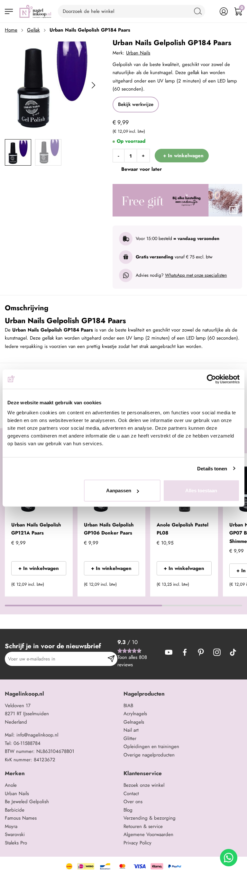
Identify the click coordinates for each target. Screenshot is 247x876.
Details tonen (212, 468)
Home (11, 30)
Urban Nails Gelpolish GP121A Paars (36, 529)
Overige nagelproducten (149, 754)
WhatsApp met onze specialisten (196, 275)
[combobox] (131, 11)
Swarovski (15, 834)
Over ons (133, 801)
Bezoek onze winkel (144, 785)
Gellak (33, 30)
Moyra (11, 826)
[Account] (224, 11)
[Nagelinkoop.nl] (35, 11)
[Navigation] (9, 11)
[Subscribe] (111, 659)
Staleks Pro (16, 842)
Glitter (130, 738)
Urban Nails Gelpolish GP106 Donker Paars (109, 529)
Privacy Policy (137, 842)
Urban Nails (138, 52)
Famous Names (21, 818)
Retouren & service (143, 826)
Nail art (131, 730)
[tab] (62, 693)
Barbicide (14, 809)
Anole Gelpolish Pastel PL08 (182, 529)
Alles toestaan (201, 490)
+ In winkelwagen (38, 568)
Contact (131, 793)
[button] (58, 586)
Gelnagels (134, 722)
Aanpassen (118, 490)
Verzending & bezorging (150, 818)
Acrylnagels (135, 713)
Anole (11, 785)
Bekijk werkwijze (135, 104)
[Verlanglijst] (209, 11)
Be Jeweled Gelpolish (27, 801)
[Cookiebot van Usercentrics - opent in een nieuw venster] (211, 379)
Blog (128, 809)
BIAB (128, 705)
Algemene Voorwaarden (148, 834)
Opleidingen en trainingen (151, 746)
